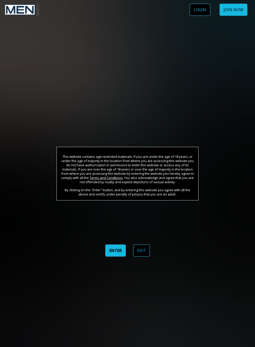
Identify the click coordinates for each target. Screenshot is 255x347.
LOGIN (200, 9)
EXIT (141, 250)
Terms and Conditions (106, 177)
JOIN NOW (233, 9)
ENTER (115, 250)
